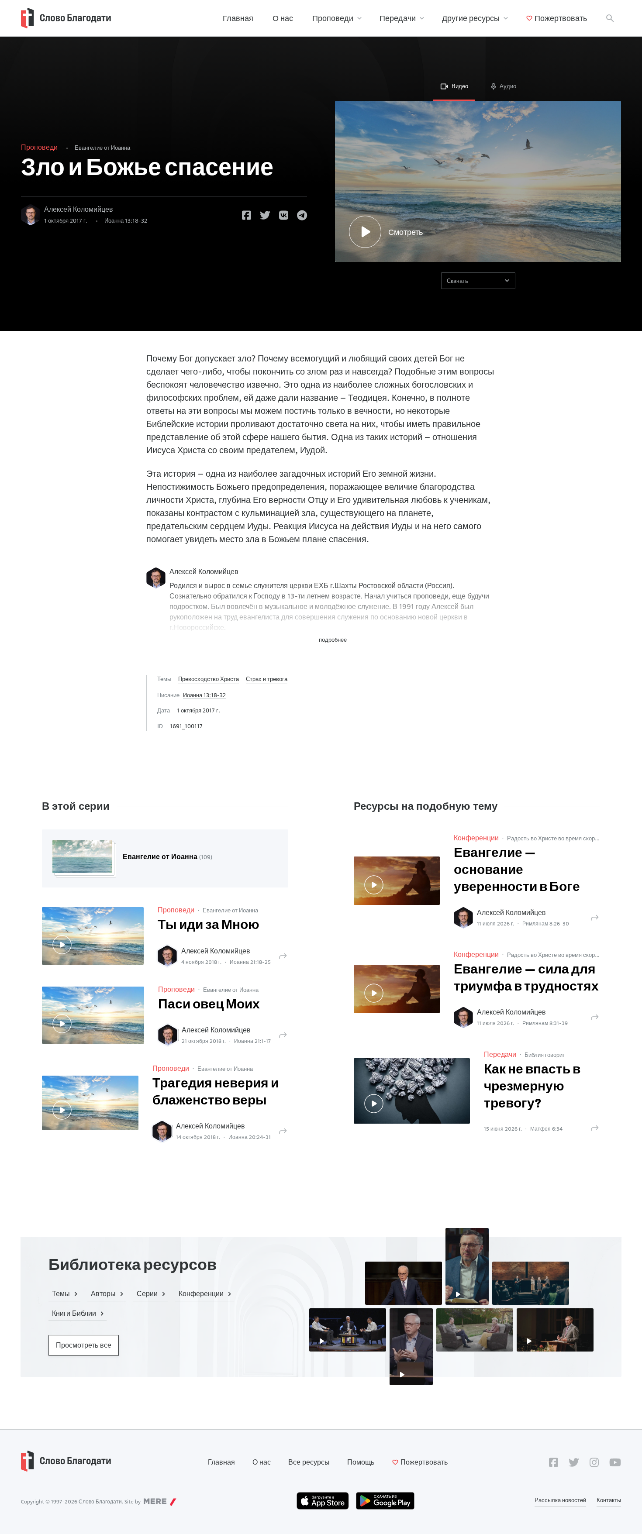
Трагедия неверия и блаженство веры (215, 1092)
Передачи (398, 18)
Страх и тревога (266, 678)
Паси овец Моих (209, 1005)
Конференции (476, 838)
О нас (283, 18)
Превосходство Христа (208, 678)
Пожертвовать (561, 18)
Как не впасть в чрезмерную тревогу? (532, 1087)
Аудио (508, 86)
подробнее (333, 639)
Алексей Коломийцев (78, 209)
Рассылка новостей (560, 1499)
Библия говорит (545, 1054)
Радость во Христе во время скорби (554, 838)
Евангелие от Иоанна (102, 147)
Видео (460, 86)
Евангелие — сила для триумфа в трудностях (526, 978)
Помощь (360, 1462)
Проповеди (332, 18)
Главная (238, 18)
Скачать (457, 280)
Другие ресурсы (471, 18)
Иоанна (125, 220)
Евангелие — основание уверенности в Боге (517, 870)
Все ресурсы (309, 1462)
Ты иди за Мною (208, 925)
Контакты (609, 1499)
